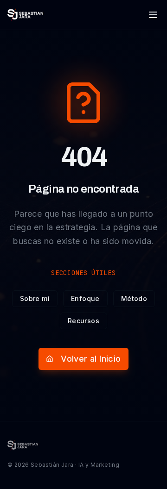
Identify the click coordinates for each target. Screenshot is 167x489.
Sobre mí (35, 298)
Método (134, 298)
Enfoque (85, 298)
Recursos (83, 321)
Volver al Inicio (91, 359)
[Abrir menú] (153, 15)
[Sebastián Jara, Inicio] (25, 15)
